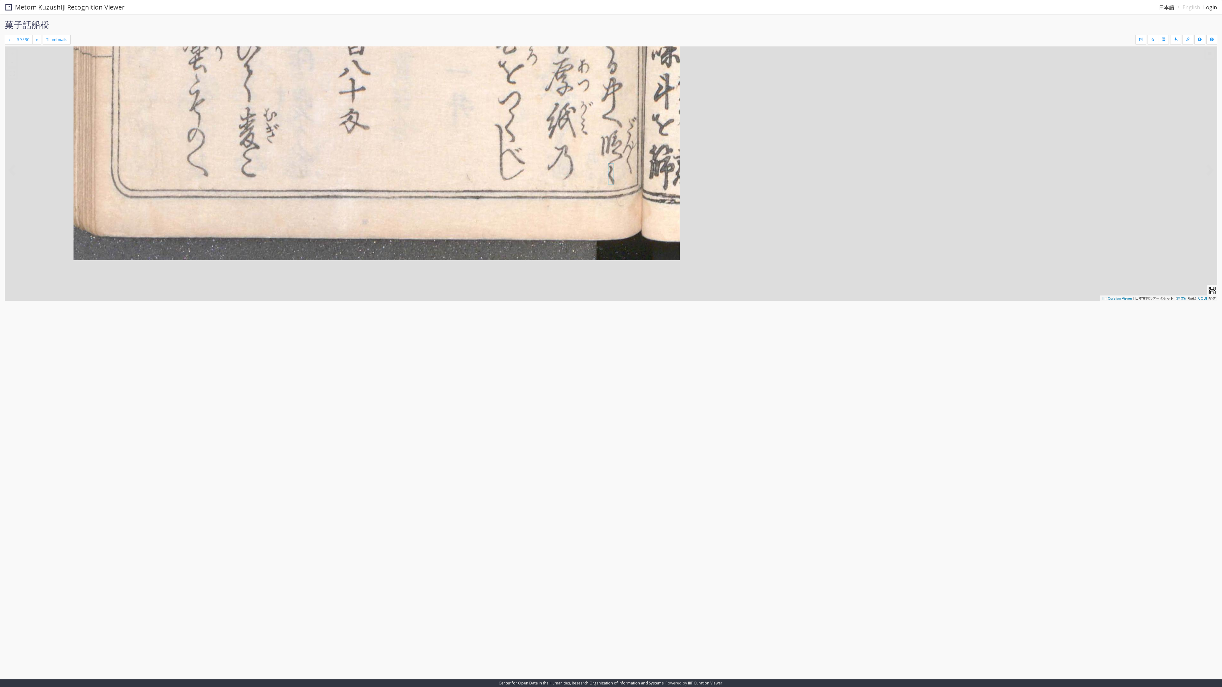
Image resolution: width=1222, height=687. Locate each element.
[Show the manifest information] (1199, 40)
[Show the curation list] (1163, 40)
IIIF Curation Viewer (1117, 298)
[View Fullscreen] (12, 73)
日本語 (1166, 7)
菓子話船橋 (27, 24)
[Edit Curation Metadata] (1140, 40)
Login (1210, 7)
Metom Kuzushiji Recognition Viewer (70, 7)
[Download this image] (1175, 40)
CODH (1203, 298)
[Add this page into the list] (1153, 40)
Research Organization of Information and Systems (618, 683)
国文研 (1182, 298)
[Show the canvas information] (1187, 40)
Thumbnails (56, 39)
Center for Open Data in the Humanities (534, 683)
